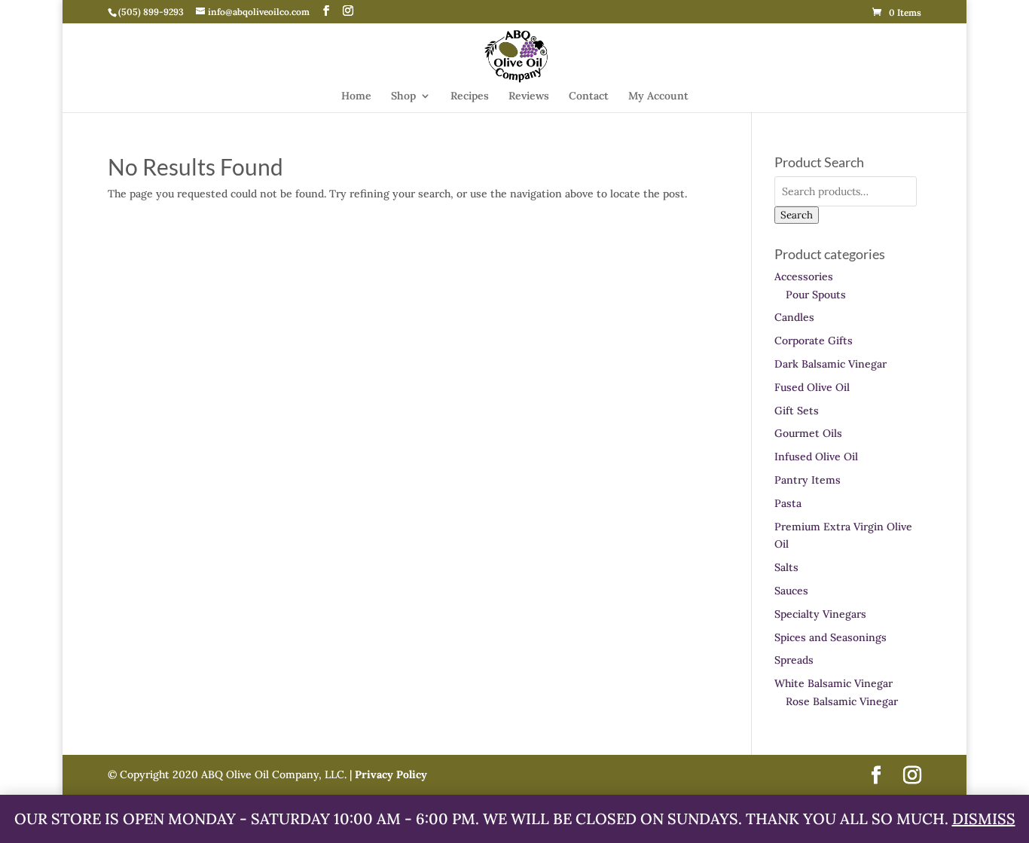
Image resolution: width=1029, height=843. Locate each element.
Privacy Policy (389, 774)
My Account (658, 96)
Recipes (469, 96)
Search (796, 215)
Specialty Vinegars (820, 614)
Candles (794, 317)
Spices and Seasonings (830, 637)
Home (356, 96)
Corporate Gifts (813, 340)
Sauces (791, 590)
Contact (589, 96)
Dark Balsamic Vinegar (830, 364)
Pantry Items (807, 480)
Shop (403, 96)
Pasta (788, 503)
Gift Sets (796, 410)
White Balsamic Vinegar (833, 683)
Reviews (528, 96)
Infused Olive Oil (816, 456)
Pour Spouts (816, 294)
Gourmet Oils (808, 433)
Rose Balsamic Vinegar (842, 701)
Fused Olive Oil (812, 387)
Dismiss (983, 818)
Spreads (794, 660)
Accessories (803, 276)
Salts (786, 567)
